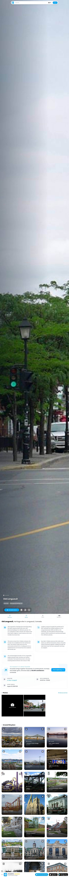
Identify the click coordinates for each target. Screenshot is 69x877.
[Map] (25, 610)
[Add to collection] (21, 610)
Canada (7, 595)
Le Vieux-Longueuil (12, 680)
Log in (55, 2)
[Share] (28, 610)
